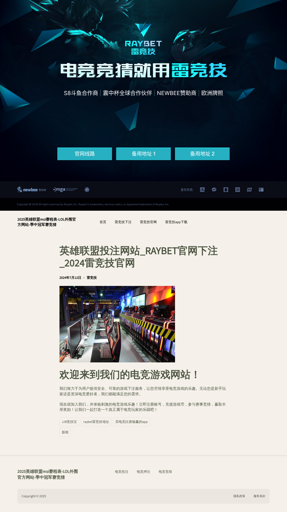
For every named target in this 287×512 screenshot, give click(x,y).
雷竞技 (92, 277)
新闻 (65, 432)
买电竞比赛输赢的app (131, 422)
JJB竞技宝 (69, 422)
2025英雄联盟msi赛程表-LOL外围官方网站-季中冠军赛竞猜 (46, 222)
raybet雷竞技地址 (96, 422)
